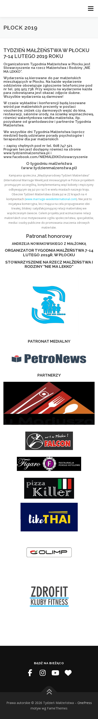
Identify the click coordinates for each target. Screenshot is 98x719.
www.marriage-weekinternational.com (51, 199)
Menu (90, 8)
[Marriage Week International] (68, 672)
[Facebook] (29, 672)
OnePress (84, 703)
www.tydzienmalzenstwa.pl (26, 153)
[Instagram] (42, 672)
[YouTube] (55, 672)
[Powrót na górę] (49, 692)
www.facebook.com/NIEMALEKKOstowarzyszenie (45, 157)
